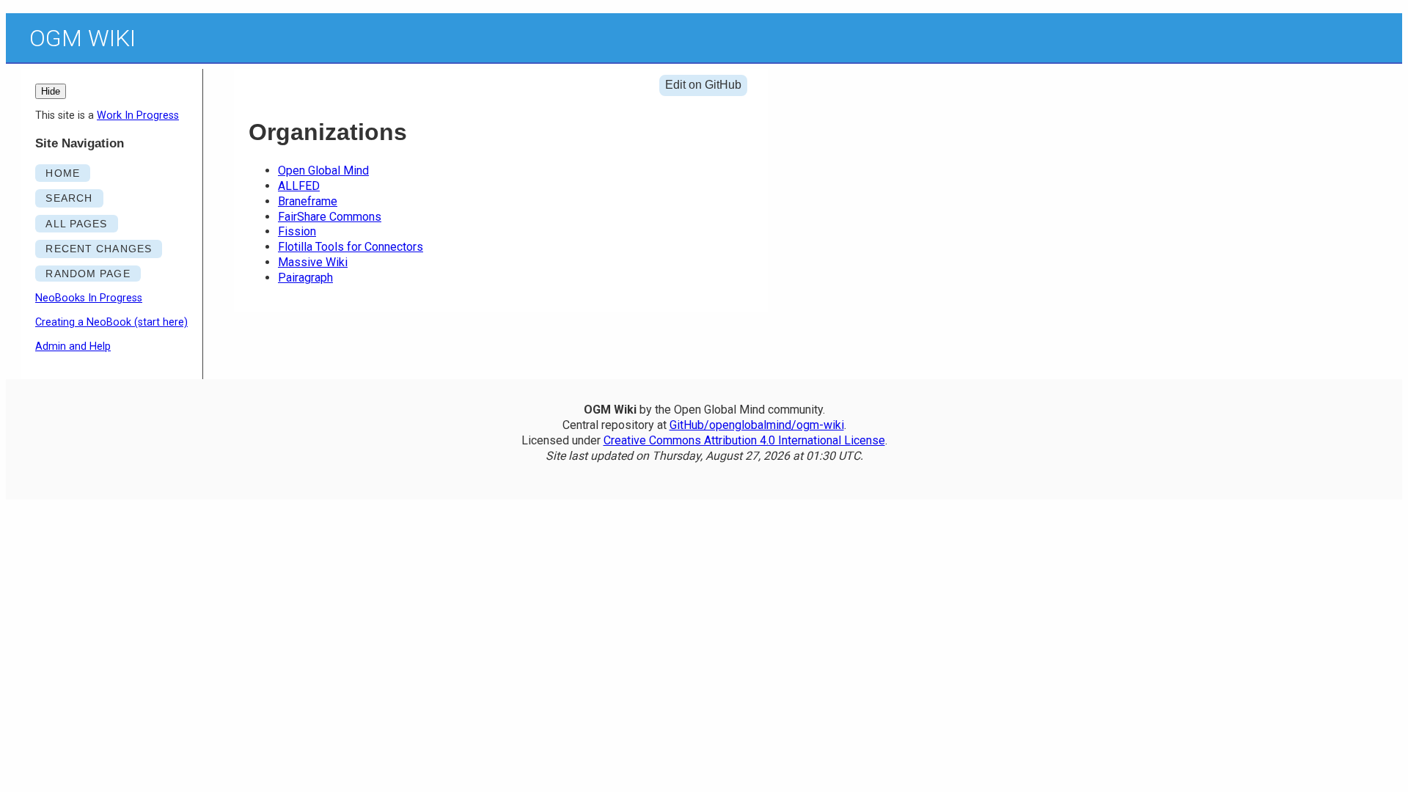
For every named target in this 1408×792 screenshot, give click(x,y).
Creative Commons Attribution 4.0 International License (744, 440)
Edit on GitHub (703, 84)
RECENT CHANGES (98, 248)
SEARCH (68, 198)
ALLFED (299, 186)
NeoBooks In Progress (88, 298)
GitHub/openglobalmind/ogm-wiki (757, 425)
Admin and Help (73, 346)
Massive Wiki (313, 262)
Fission (297, 231)
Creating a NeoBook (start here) (111, 322)
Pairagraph (305, 278)
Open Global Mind (323, 170)
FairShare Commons (329, 217)
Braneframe (307, 201)
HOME (62, 173)
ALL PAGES (76, 224)
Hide (50, 91)
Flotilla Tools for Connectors (350, 247)
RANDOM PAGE (87, 273)
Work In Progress (138, 115)
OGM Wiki (82, 38)
